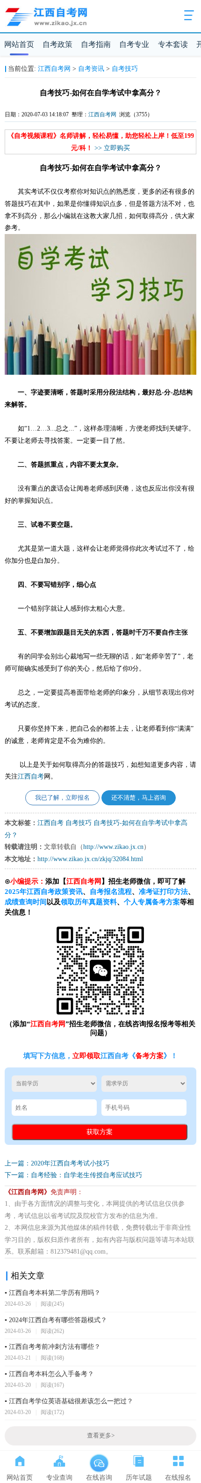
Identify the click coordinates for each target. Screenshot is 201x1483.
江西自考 (31, 776)
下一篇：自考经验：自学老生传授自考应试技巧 (73, 1175)
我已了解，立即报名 (62, 797)
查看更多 (101, 1435)
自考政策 (57, 44)
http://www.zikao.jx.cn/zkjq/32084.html (90, 859)
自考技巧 (125, 68)
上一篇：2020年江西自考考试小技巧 (57, 1163)
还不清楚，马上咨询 (138, 797)
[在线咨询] (99, 1459)
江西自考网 (54, 68)
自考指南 (96, 44)
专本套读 (173, 44)
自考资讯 (91, 68)
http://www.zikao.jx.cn (113, 846)
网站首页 (19, 44)
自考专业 (134, 44)
